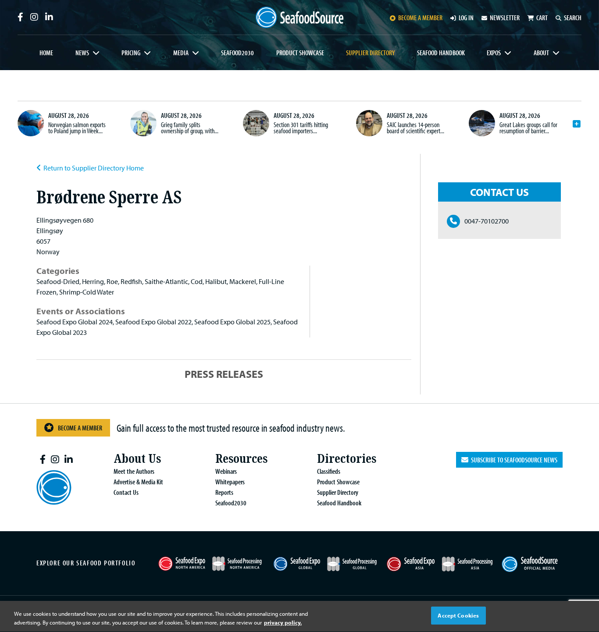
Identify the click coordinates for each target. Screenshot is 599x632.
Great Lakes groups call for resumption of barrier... (528, 127)
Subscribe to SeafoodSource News (512, 459)
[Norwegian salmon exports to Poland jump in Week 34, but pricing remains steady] (31, 123)
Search (572, 17)
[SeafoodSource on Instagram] (34, 17)
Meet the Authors (134, 471)
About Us (137, 459)
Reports (224, 492)
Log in (466, 17)
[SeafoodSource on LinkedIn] (49, 17)
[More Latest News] (577, 124)
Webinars (226, 471)
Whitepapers (230, 481)
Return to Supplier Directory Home (93, 167)
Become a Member (80, 427)
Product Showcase (300, 52)
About (541, 52)
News (82, 52)
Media (181, 52)
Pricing (130, 52)
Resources (241, 459)
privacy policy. (283, 622)
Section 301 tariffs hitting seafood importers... (301, 127)
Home (46, 52)
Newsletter (505, 17)
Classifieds (328, 471)
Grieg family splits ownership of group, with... (189, 127)
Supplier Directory (370, 52)
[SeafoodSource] (299, 17)
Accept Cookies (458, 615)
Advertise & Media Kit (138, 481)
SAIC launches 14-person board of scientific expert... (415, 127)
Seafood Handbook (441, 52)
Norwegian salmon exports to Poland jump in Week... (77, 127)
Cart (542, 17)
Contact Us (126, 492)
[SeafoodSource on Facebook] (20, 17)
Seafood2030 (237, 52)
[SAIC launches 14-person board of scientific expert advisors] (369, 123)
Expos (494, 52)
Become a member (420, 17)
